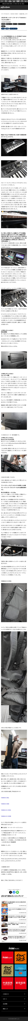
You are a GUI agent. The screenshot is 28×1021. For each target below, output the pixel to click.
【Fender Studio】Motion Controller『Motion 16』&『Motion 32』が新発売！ (17, 930)
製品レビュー (9, 24)
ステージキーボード (13, 28)
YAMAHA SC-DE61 (6, 810)
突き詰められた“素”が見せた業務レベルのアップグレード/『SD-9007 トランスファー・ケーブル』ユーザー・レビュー (17, 938)
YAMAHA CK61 (5, 798)
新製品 (4, 24)
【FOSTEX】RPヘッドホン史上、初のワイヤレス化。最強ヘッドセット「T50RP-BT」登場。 (17, 916)
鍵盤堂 (4, 26)
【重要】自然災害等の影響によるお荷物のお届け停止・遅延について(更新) (14, 3)
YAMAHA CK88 (5, 804)
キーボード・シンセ (22, 24)
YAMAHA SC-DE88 (6, 816)
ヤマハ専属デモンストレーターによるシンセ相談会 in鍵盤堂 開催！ (16, 924)
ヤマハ (3, 28)
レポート (15, 24)
